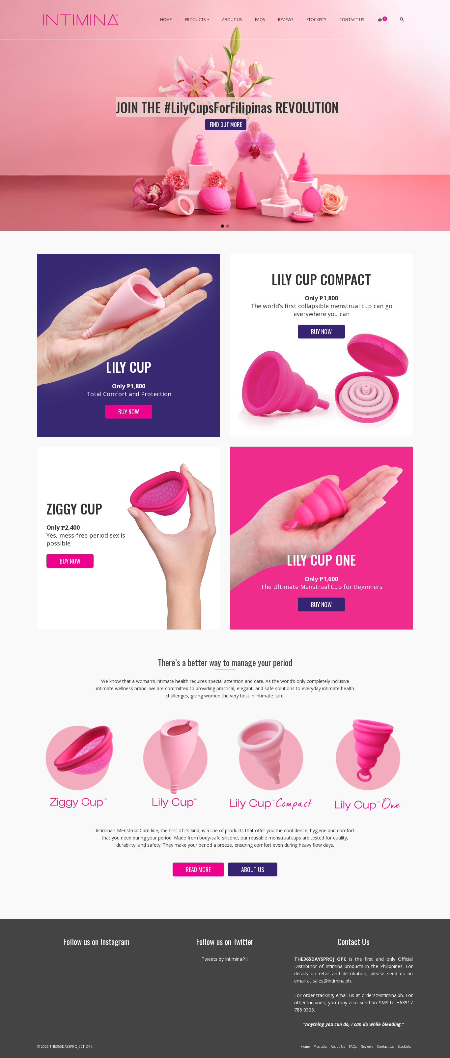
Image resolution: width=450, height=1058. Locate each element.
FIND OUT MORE (226, 125)
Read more (198, 869)
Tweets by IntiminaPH (225, 959)
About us (252, 869)
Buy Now (128, 411)
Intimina (334, 966)
